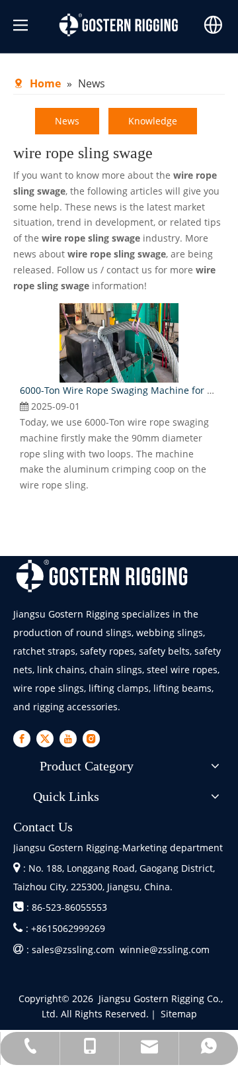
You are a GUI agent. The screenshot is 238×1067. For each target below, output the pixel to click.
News (67, 121)
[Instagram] (91, 738)
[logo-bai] (102, 576)
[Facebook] (21, 738)
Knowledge (152, 121)
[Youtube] (68, 738)
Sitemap (179, 1013)
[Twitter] (45, 738)
